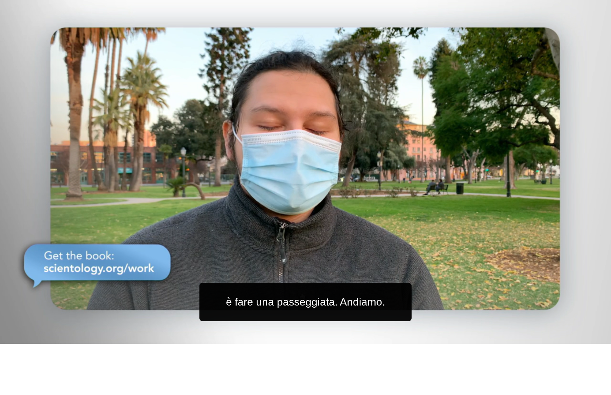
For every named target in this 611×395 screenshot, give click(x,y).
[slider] (319, 336)
